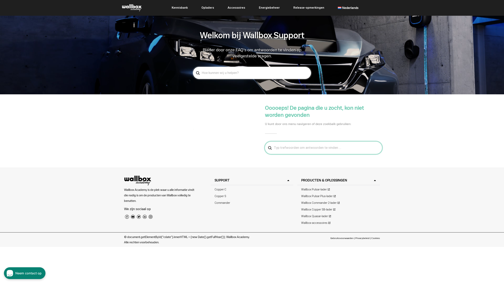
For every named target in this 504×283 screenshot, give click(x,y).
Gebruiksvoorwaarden (342, 238)
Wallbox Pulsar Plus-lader (317, 196)
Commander (222, 203)
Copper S (220, 196)
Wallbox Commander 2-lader (319, 203)
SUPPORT (222, 180)
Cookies (375, 238)
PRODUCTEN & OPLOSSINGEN (324, 180)
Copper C (220, 189)
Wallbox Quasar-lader (314, 216)
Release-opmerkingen (308, 8)
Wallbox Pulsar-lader (314, 189)
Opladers (207, 8)
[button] (252, 180)
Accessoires (236, 8)
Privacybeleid (362, 238)
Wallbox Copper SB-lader (316, 210)
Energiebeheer (269, 8)
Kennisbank (180, 8)
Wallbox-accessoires (314, 223)
